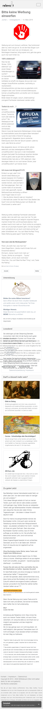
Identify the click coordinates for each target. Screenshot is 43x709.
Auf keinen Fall (24, 367)
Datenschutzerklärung (17, 370)
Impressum (30, 370)
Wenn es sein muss (8, 367)
